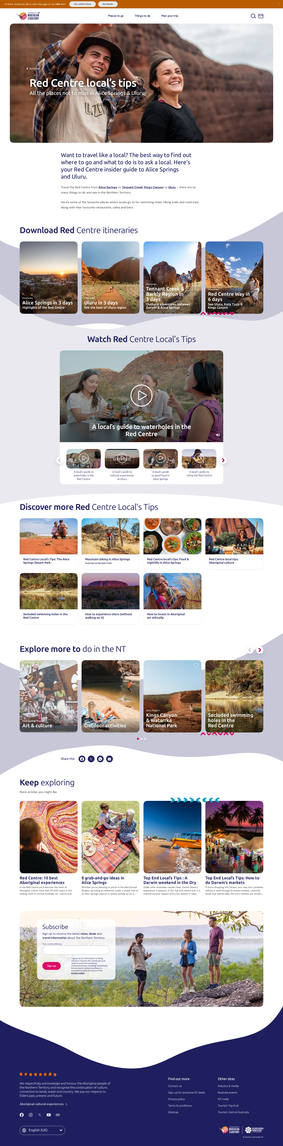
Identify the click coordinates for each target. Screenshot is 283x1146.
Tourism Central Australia (233, 1112)
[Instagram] (31, 1115)
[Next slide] (223, 460)
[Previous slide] (59, 460)
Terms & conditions (180, 1105)
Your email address (52, 944)
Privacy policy (176, 1099)
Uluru (172, 187)
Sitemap (173, 1112)
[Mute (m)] (218, 435)
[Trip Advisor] (58, 1115)
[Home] (28, 16)
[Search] (253, 15)
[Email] (109, 759)
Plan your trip (169, 16)
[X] (91, 759)
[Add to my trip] (196, 665)
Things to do (142, 16)
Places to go (116, 16)
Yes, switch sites (82, 4)
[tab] (138, 739)
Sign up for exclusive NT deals (186, 1092)
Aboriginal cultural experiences (42, 1104)
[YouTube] (49, 1115)
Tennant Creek (132, 187)
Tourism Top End (228, 1105)
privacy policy (78, 973)
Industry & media (228, 1086)
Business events (227, 1092)
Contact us (175, 1086)
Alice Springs (107, 187)
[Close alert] (279, 3)
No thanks (108, 4)
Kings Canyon (154, 187)
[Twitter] (40, 1115)
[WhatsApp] (100, 759)
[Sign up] (260, 16)
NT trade (223, 1099)
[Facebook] (82, 759)
